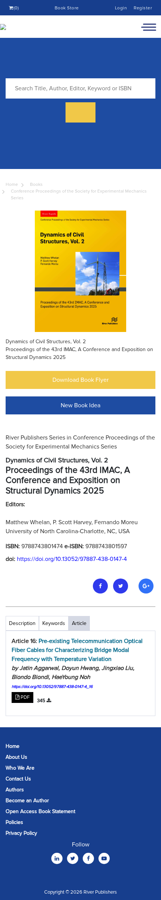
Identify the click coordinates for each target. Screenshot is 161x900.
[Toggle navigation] (148, 26)
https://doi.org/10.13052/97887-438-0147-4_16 (52, 686)
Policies (14, 822)
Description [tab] (22, 623)
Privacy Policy (21, 833)
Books (36, 184)
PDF (24, 697)
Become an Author (27, 800)
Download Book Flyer (80, 380)
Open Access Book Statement (40, 811)
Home (12, 184)
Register (143, 8)
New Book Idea (80, 405)
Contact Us (18, 779)
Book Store (67, 8)
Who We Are (20, 768)
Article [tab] (79, 623)
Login (121, 8)
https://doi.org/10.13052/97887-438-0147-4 (72, 559)
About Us (16, 757)
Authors (15, 789)
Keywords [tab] (53, 623)
